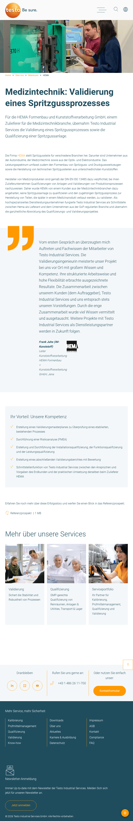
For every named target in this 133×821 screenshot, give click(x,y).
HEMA (21, 155)
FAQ (91, 743)
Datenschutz (57, 743)
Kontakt (94, 731)
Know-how (14, 743)
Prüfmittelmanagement (22, 726)
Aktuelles (55, 731)
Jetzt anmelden (20, 805)
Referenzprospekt (25, 513)
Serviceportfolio (102, 589)
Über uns (19, 75)
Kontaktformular (110, 690)
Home (8, 75)
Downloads (56, 720)
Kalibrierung (15, 720)
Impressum (96, 720)
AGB (92, 726)
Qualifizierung (59, 589)
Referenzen (33, 75)
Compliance (96, 737)
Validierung (16, 589)
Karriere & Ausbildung (63, 737)
